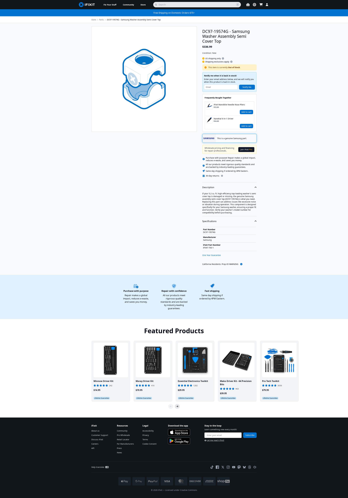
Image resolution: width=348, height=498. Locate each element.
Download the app (178, 425)
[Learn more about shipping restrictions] (223, 58)
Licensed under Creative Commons (181, 490)
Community (122, 430)
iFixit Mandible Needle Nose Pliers (229, 104)
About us (95, 430)
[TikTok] (212, 467)
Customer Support (99, 435)
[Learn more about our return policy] (222, 176)
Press (119, 448)
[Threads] (249, 467)
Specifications (209, 221)
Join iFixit (246, 149)
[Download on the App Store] (179, 432)
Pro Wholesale (123, 435)
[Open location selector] (254, 4)
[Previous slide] (170, 406)
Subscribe (249, 435)
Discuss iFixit (97, 439)
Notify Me (247, 87)
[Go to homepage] (88, 4)
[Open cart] (261, 4)
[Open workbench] (248, 4)
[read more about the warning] (241, 264)
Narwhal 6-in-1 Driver (223, 118)
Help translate (97, 467)
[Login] (267, 4)
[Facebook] (217, 467)
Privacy (145, 435)
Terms (145, 439)
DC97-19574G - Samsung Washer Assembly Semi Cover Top (134, 19)
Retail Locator (123, 439)
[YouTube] (233, 467)
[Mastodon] (239, 467)
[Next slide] (177, 406)
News (119, 452)
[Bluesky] (244, 467)
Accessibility (148, 430)
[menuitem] (110, 4)
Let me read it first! (215, 440)
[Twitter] (222, 467)
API (92, 448)
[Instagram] (228, 467)
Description (208, 187)
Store (93, 19)
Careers (94, 444)
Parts (101, 19)
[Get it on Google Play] (179, 441)
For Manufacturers (125, 444)
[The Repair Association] (255, 467)
